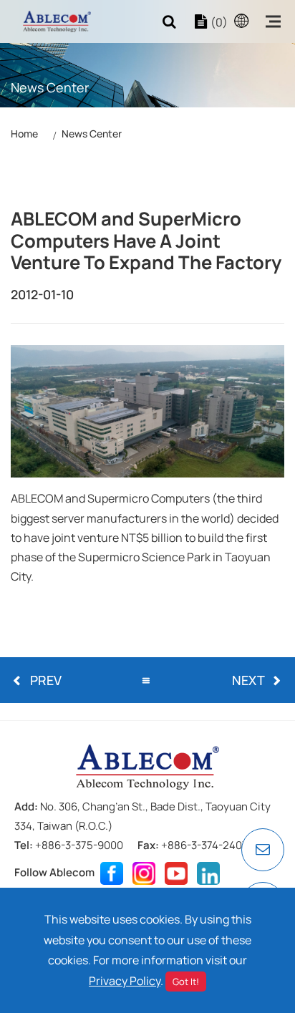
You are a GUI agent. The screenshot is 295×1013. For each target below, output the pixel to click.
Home (24, 133)
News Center (92, 133)
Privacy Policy (124, 981)
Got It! (186, 981)
